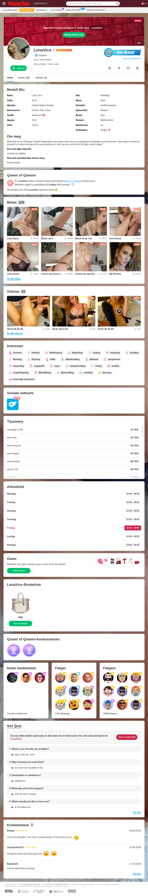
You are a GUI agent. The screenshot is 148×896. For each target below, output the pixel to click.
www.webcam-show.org (31, 884)
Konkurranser (73, 10)
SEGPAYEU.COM (61, 884)
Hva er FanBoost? (132, 58)
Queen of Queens (73, 181)
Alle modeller (10, 10)
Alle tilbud (56, 10)
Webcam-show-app (96, 10)
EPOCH (49, 884)
